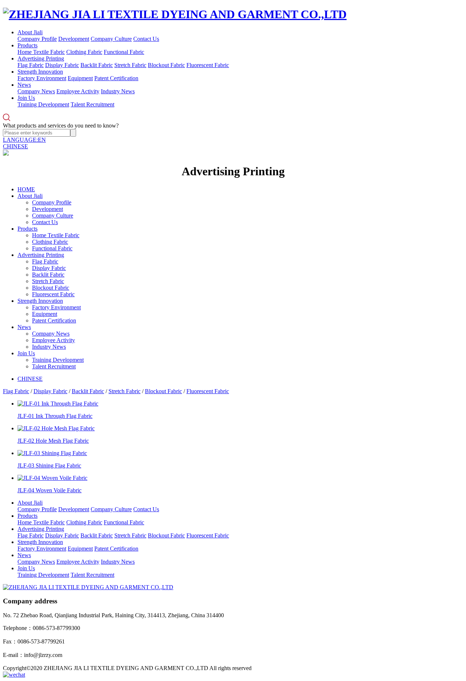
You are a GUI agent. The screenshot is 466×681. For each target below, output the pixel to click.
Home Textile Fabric (41, 52)
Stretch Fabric (130, 65)
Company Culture (111, 39)
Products (27, 45)
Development (73, 39)
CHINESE (15, 146)
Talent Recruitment (92, 104)
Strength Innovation (40, 72)
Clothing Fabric (84, 52)
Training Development (43, 104)
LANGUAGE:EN (24, 140)
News (24, 85)
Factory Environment (41, 78)
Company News (36, 91)
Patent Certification (116, 78)
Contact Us (146, 39)
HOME (26, 189)
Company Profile (37, 39)
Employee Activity (77, 91)
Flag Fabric (30, 65)
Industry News (118, 91)
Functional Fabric (124, 52)
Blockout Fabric (166, 65)
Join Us (26, 98)
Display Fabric (62, 65)
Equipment (80, 78)
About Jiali (30, 32)
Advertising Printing (40, 58)
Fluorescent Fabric (207, 65)
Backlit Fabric (96, 65)
